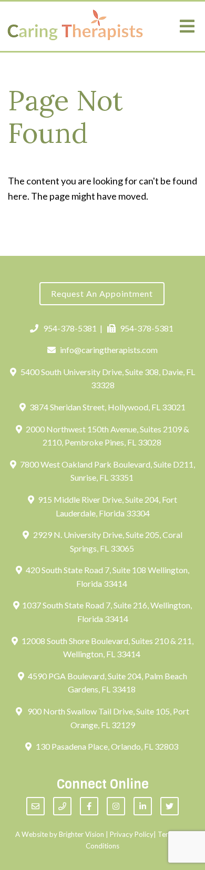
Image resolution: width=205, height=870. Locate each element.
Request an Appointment (102, 293)
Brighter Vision (81, 834)
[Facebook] (89, 806)
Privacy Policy (131, 834)
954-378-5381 (70, 328)
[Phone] (62, 806)
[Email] (35, 806)
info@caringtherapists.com (109, 350)
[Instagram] (116, 806)
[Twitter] (169, 806)
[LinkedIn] (143, 806)
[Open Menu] (187, 26)
